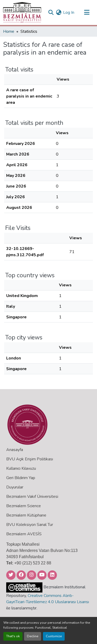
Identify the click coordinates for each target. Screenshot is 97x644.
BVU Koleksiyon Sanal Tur (29, 525)
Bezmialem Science (23, 506)
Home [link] (8, 31)
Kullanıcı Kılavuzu (21, 468)
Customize (54, 636)
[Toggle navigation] (86, 12)
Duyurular (14, 487)
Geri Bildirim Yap (20, 478)
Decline (32, 636)
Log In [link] (68, 12)
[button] (22, 12)
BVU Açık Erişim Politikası (29, 459)
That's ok (13, 636)
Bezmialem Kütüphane (26, 515)
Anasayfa (14, 450)
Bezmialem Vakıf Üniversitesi (32, 496)
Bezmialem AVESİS (24, 534)
